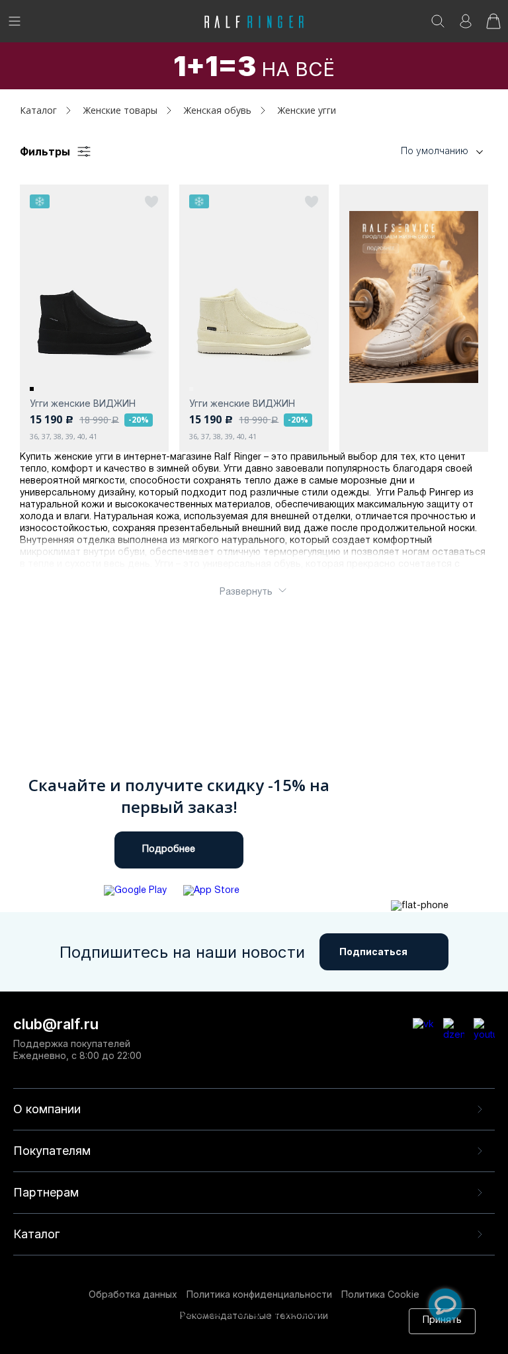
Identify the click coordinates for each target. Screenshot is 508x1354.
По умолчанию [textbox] (434, 150)
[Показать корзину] (493, 25)
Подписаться (373, 951)
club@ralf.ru (56, 1024)
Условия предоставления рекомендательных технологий (213, 1339)
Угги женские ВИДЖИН (83, 403)
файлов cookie (230, 1326)
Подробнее (168, 849)
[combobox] (422, 151)
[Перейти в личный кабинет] (466, 25)
